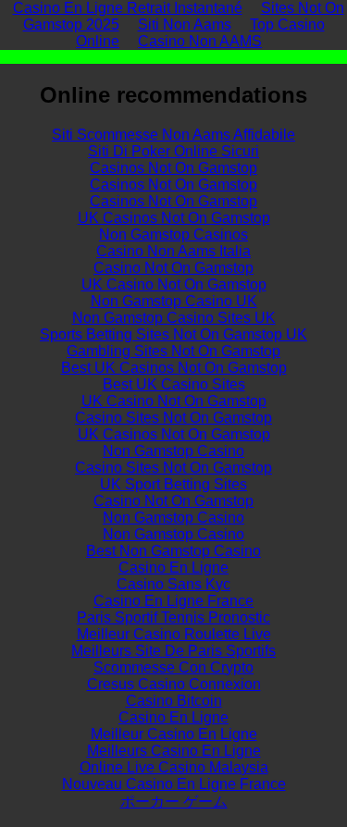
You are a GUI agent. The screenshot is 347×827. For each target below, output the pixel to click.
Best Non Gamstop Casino (173, 551)
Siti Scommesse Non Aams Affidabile (173, 134)
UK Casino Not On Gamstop (173, 284)
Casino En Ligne (173, 567)
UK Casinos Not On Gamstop (174, 218)
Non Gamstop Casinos (173, 234)
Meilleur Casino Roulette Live (174, 634)
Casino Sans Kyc (173, 584)
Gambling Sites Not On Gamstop (173, 351)
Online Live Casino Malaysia (174, 767)
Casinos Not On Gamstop (173, 168)
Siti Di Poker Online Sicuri (173, 151)
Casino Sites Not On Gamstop (173, 418)
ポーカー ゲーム (174, 801)
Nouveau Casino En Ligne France (174, 784)
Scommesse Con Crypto (173, 667)
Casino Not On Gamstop (173, 268)
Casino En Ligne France (173, 601)
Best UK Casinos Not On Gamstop (174, 368)
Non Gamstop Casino (173, 451)
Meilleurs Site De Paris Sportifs (173, 651)
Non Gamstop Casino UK (174, 301)
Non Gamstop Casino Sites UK (174, 318)
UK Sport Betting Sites (173, 484)
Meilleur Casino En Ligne (174, 734)
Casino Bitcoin (174, 701)
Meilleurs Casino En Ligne (174, 751)
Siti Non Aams (184, 24)
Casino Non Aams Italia (173, 251)
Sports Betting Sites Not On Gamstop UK (173, 334)
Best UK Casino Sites (174, 384)
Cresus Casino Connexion (174, 684)
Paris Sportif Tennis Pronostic (173, 617)
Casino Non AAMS (200, 41)
